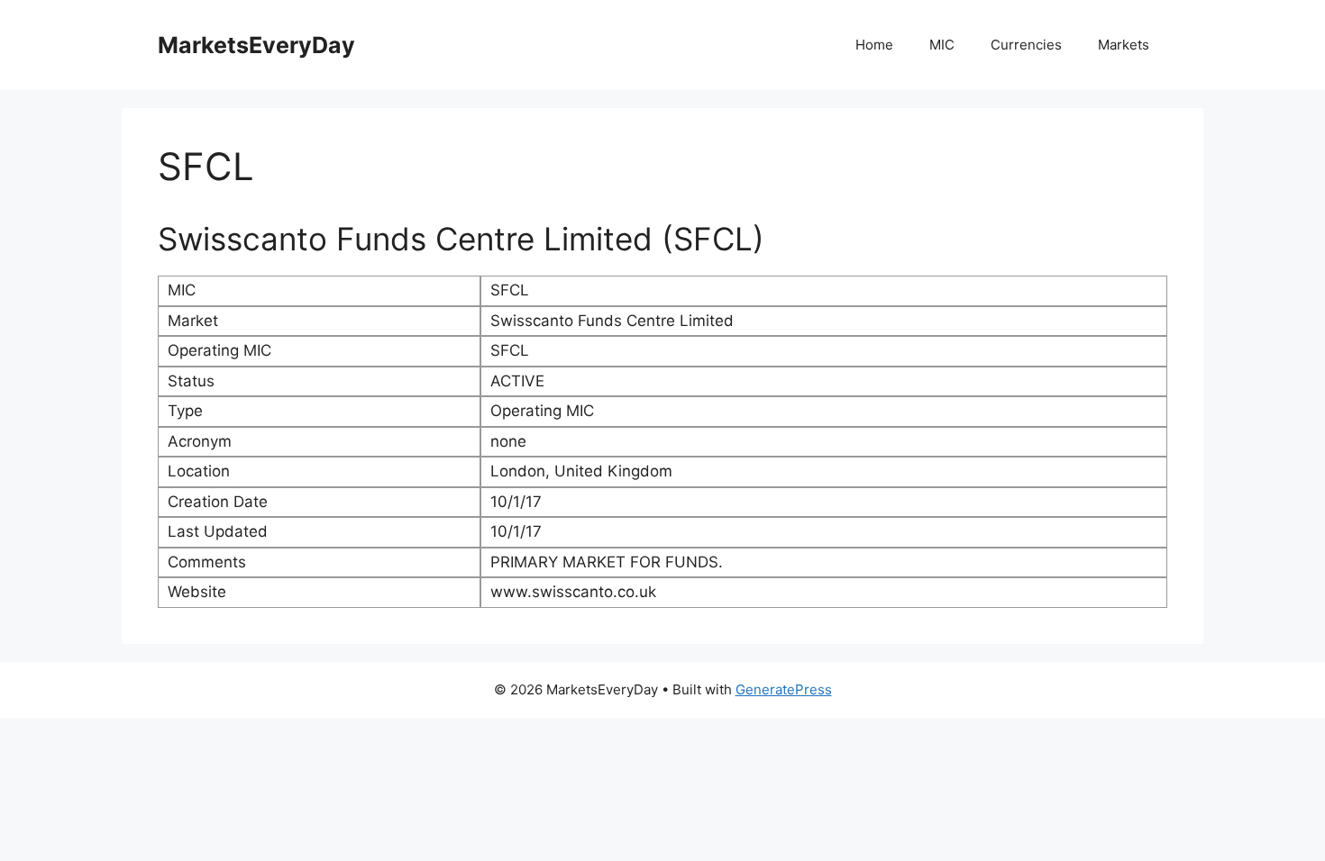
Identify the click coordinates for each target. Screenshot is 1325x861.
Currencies (1026, 44)
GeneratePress (784, 689)
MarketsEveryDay (256, 45)
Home (874, 44)
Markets (1123, 44)
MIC (942, 44)
